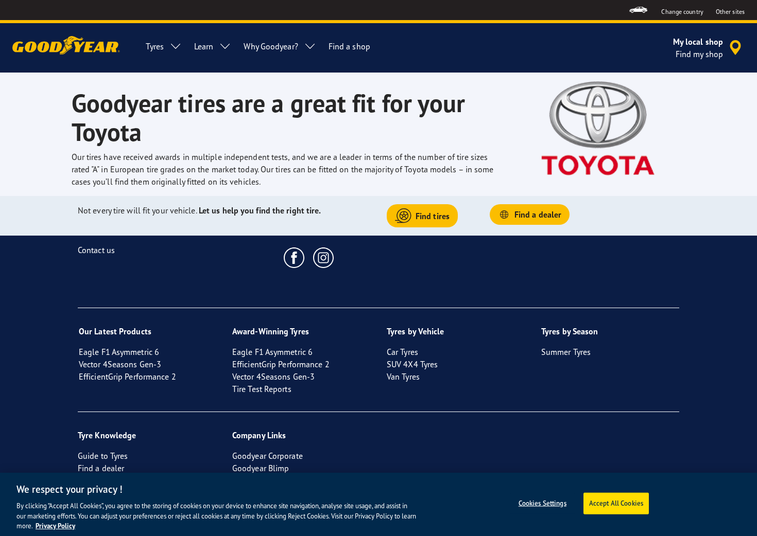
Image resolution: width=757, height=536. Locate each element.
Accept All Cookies (616, 503)
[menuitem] (638, 10)
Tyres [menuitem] (155, 46)
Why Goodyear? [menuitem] (271, 46)
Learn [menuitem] (204, 46)
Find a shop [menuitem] (349, 46)
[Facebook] (294, 257)
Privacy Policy (55, 525)
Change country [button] (682, 11)
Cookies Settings (542, 503)
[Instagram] (323, 257)
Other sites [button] (730, 11)
